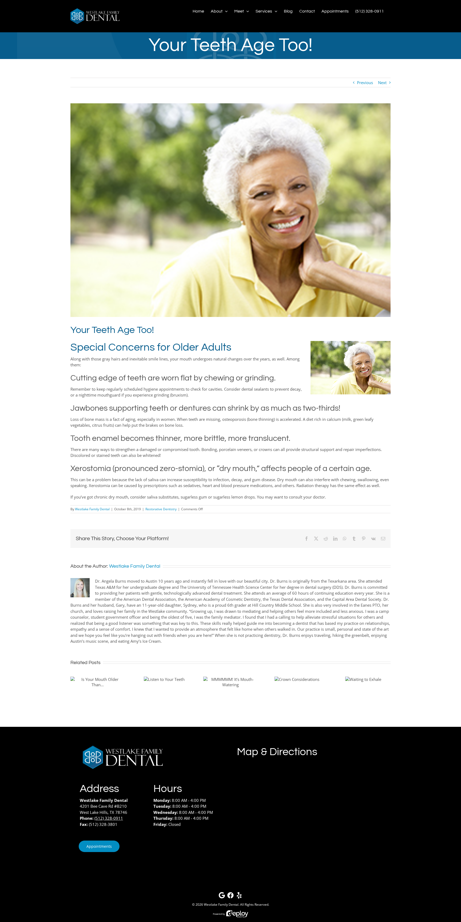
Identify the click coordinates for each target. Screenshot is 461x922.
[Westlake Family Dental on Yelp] (239, 896)
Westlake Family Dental (92, 509)
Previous (365, 82)
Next (382, 82)
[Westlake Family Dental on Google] (222, 896)
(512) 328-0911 (108, 818)
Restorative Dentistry (161, 509)
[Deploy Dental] (237, 913)
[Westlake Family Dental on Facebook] (230, 896)
